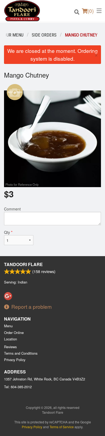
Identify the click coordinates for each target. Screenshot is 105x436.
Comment (12, 209)
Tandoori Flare (23, 264)
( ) (91, 10)
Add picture (15, 92)
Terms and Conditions (20, 353)
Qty (8, 232)
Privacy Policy (14, 359)
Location (10, 338)
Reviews (10, 346)
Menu (8, 325)
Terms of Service (62, 426)
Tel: (18, 386)
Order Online (14, 332)
